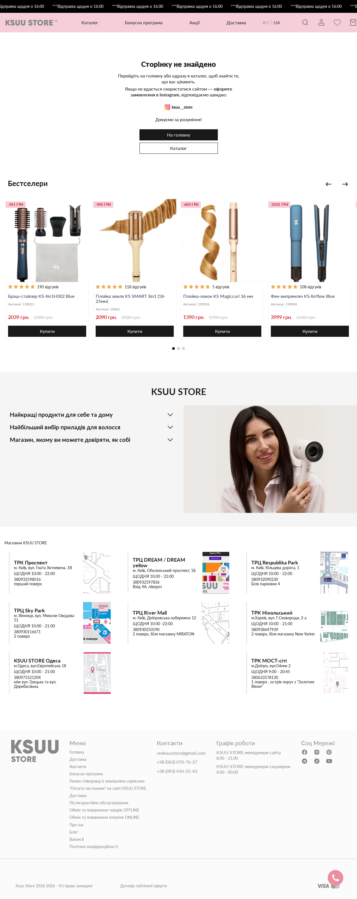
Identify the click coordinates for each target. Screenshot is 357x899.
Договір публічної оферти (143, 886)
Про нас (76, 825)
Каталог (178, 148)
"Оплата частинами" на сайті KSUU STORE (107, 788)
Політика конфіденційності (93, 846)
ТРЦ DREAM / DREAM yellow (159, 562)
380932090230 (264, 579)
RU (266, 22)
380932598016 (27, 579)
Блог (73, 832)
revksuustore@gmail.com (181, 753)
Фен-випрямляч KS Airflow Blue (303, 296)
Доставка (236, 22)
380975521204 (27, 677)
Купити (47, 331)
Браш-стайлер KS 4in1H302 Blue (41, 296)
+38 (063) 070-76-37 (177, 761)
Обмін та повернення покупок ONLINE (104, 817)
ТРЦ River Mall (150, 613)
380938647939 (264, 629)
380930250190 (146, 629)
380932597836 (146, 582)
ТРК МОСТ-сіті (269, 661)
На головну (178, 134)
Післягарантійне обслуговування (98, 803)
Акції (194, 22)
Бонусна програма (144, 22)
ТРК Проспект (30, 563)
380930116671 (27, 632)
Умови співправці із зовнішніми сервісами (106, 781)
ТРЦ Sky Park (29, 610)
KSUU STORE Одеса (37, 661)
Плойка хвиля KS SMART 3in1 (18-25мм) (130, 299)
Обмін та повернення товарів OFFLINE (104, 810)
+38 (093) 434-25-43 (177, 771)
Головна (76, 752)
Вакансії (76, 839)
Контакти (77, 766)
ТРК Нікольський (272, 613)
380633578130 (264, 677)
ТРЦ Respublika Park (274, 563)
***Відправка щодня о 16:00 (77, 6)
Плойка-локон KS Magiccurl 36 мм (218, 296)
